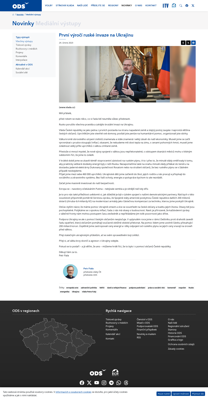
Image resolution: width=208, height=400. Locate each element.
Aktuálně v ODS (24, 65)
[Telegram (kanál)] (111, 383)
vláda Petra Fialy (89, 291)
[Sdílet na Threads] (183, 43)
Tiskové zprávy (23, 45)
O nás (138, 6)
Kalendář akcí (22, 69)
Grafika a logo (175, 339)
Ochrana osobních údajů (181, 344)
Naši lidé (82, 6)
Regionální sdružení (178, 326)
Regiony (113, 6)
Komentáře (21, 56)
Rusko (191, 288)
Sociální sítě (22, 73)
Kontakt (151, 6)
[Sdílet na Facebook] (193, 43)
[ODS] (98, 371)
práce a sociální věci (156, 288)
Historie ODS (175, 333)
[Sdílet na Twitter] (188, 43)
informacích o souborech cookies (73, 392)
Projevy (19, 53)
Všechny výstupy (24, 41)
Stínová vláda (65, 6)
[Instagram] (104, 383)
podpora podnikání (137, 288)
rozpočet (182, 288)
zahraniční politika (89, 288)
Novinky (127, 6)
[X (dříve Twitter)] (89, 383)
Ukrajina (75, 291)
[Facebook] (82, 383)
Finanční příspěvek (147, 329)
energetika (64, 291)
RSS (139, 337)
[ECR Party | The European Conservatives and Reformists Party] (174, 5)
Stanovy (172, 329)
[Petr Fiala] (70, 271)
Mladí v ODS (143, 322)
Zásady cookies (176, 348)
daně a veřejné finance (116, 288)
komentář (172, 288)
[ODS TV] (96, 383)
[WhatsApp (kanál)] (119, 383)
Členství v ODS (144, 319)
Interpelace (21, 60)
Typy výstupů (22, 37)
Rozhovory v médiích (26, 49)
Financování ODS (177, 336)
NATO (102, 288)
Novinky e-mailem (146, 334)
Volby (48, 6)
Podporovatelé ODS (147, 326)
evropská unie (72, 288)
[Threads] (126, 383)
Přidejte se (98, 6)
